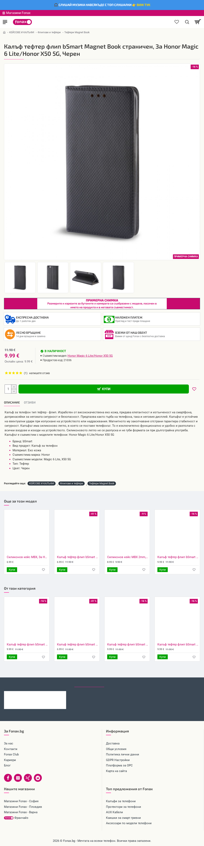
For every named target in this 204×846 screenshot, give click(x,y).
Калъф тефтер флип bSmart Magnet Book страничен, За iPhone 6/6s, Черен (77, 644)
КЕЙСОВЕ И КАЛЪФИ (21, 32)
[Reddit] (38, 778)
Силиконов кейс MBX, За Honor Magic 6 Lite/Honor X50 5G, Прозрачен (27, 557)
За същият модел (18, 683)
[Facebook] (8, 778)
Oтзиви (30, 402)
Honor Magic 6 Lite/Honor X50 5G (90, 356)
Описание (12, 402)
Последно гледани (89, 683)
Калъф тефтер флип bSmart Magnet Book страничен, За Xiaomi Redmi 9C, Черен (27, 644)
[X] (28, 778)
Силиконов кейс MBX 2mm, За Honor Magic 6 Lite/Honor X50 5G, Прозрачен (128, 557)
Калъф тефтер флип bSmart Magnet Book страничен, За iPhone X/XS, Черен (178, 644)
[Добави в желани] (43, 569)
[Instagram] (18, 778)
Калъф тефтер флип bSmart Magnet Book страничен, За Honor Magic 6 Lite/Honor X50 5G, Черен (43, 694)
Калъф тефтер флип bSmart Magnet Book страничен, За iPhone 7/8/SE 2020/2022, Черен (128, 644)
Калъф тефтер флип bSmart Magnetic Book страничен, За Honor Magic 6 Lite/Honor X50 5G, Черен (77, 557)
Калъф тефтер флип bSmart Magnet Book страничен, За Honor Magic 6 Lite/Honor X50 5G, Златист (178, 557)
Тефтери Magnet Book (101, 483)
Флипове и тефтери (49, 32)
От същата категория (53, 683)
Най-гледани (118, 683)
